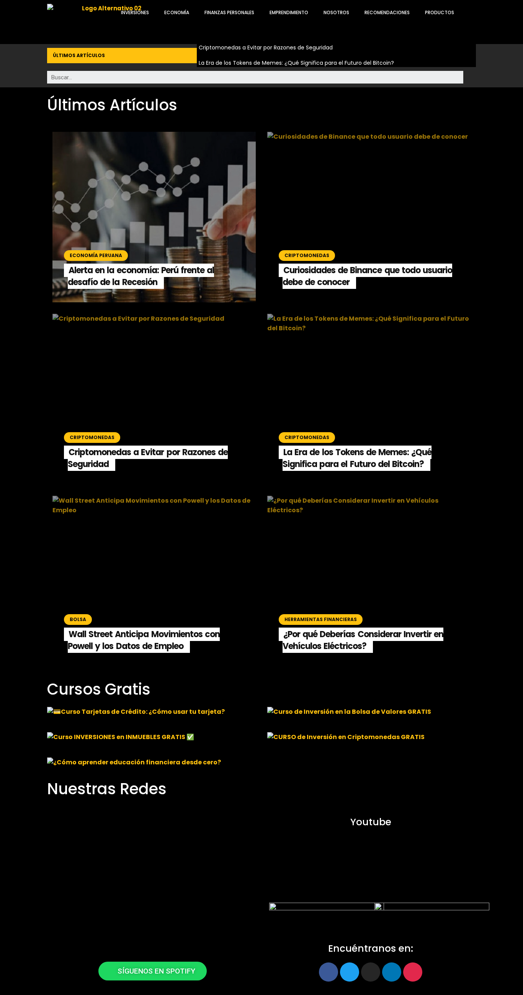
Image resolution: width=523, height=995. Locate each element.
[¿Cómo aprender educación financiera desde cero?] (151, 764)
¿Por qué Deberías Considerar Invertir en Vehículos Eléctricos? (363, 640)
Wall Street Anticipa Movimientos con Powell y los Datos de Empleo (144, 640)
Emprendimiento (289, 12)
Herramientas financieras (320, 619)
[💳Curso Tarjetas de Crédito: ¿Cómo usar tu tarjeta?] (151, 714)
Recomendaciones (387, 12)
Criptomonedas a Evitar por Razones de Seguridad (266, 47)
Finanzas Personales (229, 12)
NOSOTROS (336, 12)
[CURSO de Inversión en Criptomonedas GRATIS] (371, 739)
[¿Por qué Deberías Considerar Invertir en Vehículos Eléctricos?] (369, 581)
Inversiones (135, 12)
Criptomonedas (306, 255)
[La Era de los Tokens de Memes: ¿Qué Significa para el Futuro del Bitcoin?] (369, 399)
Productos (439, 12)
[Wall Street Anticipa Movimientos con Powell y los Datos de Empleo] (154, 581)
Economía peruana (96, 255)
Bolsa (78, 619)
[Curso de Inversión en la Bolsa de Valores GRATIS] (371, 714)
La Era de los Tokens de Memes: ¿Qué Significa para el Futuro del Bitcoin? (296, 63)
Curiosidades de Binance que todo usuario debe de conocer (367, 276)
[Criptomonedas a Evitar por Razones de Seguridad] (154, 399)
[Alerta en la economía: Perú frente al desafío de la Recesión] (154, 217)
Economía (176, 12)
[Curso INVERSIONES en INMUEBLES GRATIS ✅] (151, 739)
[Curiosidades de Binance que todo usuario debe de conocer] (369, 217)
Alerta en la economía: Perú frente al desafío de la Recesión (141, 276)
